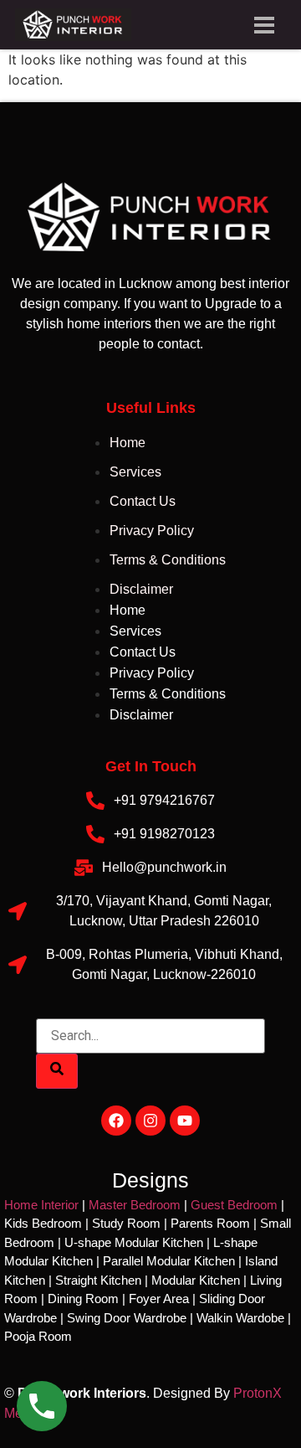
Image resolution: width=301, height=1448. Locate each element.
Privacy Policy (152, 530)
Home (127, 442)
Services (135, 472)
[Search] (57, 1071)
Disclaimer (141, 589)
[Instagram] (150, 1120)
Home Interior (41, 1205)
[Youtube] (185, 1120)
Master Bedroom (135, 1205)
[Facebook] (116, 1120)
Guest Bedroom (234, 1205)
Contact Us (143, 501)
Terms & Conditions (168, 560)
